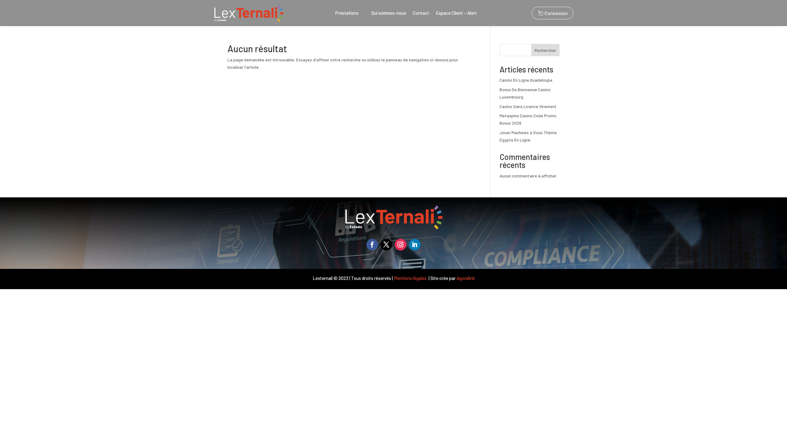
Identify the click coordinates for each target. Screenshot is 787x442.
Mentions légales (411, 278)
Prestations (346, 13)
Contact (421, 13)
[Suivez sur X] (386, 244)
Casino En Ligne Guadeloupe (526, 80)
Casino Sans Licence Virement (528, 106)
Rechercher (545, 50)
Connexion (556, 13)
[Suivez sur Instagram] (400, 244)
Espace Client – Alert (456, 13)
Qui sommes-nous (388, 13)
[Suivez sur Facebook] (372, 244)
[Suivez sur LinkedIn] (415, 244)
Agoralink (466, 278)
